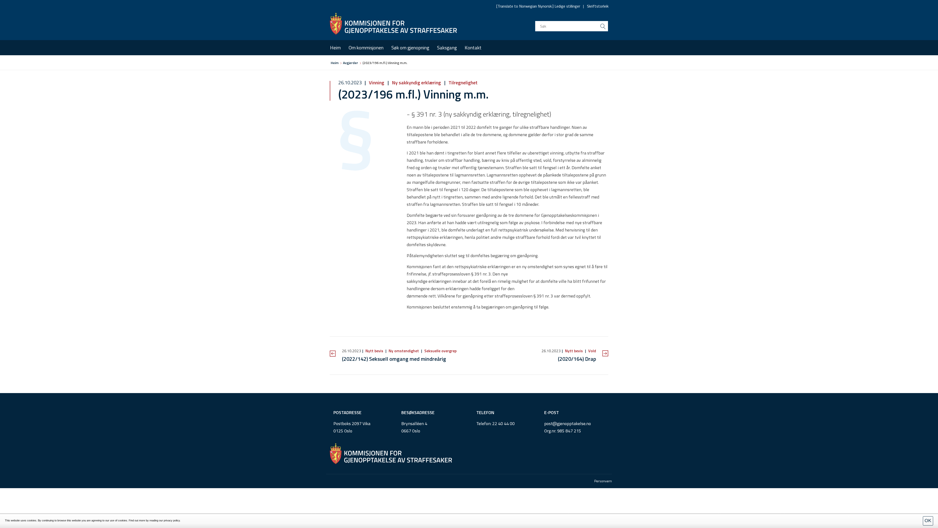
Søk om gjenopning (410, 47)
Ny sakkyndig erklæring (416, 82)
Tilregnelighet (463, 82)
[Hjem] (393, 24)
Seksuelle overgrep (440, 351)
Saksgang (447, 47)
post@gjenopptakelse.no (567, 423)
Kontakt (473, 47)
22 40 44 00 (503, 423)
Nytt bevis (374, 351)
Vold (591, 351)
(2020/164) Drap (577, 359)
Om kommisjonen (366, 47)
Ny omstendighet (404, 351)
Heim (335, 47)
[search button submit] (602, 26)
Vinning (376, 82)
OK (928, 520)
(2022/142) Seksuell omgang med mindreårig (394, 359)
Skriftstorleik (597, 6)
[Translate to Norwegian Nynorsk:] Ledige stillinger (538, 6)
